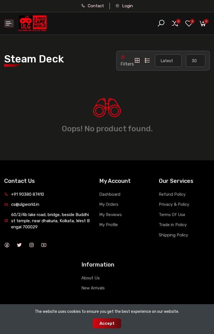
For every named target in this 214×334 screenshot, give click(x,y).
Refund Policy (172, 194)
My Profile (108, 224)
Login (127, 5)
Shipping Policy (173, 235)
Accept (107, 323)
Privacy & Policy (174, 204)
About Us (90, 277)
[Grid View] (137, 60)
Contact (95, 5)
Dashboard (109, 194)
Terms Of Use (172, 214)
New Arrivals (93, 288)
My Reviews (110, 214)
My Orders (108, 204)
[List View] (147, 60)
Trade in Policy (173, 224)
